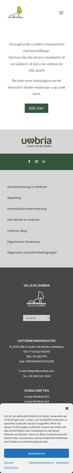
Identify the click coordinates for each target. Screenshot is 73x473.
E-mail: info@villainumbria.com (36, 370)
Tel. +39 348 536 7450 (36, 376)
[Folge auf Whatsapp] (44, 161)
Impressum (62, 462)
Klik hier (36, 108)
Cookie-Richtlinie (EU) (36, 396)
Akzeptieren (36, 453)
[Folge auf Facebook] (29, 161)
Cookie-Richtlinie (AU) (36, 401)
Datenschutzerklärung (41, 462)
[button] (67, 408)
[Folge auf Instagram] (36, 161)
